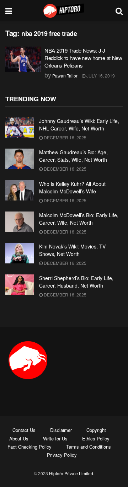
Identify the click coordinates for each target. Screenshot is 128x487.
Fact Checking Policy (29, 446)
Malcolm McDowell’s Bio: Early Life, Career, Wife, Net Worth (78, 219)
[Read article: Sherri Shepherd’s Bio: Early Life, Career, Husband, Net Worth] (19, 284)
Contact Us (24, 430)
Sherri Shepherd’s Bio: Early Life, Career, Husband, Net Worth (76, 281)
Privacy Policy (62, 454)
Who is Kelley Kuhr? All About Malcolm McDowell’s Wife (72, 187)
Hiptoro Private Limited (71, 473)
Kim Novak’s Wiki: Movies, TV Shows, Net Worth (72, 250)
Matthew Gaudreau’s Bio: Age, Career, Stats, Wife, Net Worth (73, 156)
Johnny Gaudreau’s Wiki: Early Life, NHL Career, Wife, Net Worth (79, 124)
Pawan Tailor (65, 76)
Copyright (96, 430)
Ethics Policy (96, 438)
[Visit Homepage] (64, 11)
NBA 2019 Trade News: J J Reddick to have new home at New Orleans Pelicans (83, 58)
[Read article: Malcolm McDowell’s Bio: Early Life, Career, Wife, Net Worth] (19, 222)
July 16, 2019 (100, 76)
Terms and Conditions (88, 446)
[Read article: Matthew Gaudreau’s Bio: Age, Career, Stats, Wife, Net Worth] (19, 159)
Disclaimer (61, 430)
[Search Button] (119, 10)
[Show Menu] (8, 10)
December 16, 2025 (64, 137)
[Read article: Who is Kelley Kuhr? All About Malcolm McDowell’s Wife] (19, 190)
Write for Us (55, 438)
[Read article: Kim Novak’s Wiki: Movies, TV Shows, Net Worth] (19, 253)
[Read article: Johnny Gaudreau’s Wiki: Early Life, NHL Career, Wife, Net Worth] (19, 127)
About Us (18, 438)
